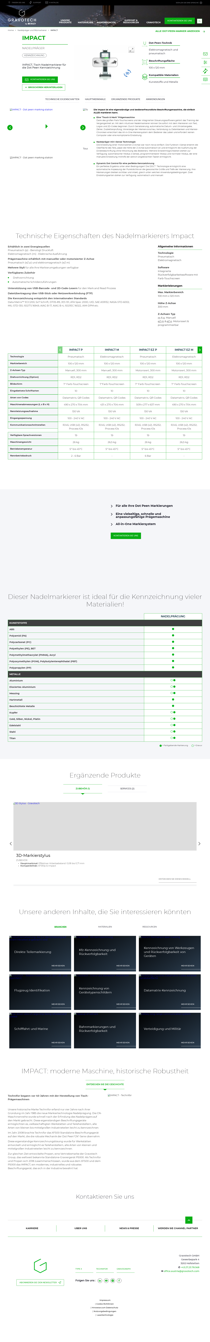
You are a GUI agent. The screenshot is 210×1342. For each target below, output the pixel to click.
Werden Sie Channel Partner (178, 1228)
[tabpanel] (105, 987)
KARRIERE (32, 1228)
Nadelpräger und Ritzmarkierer (32, 30)
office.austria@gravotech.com (181, 1271)
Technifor (102, 1269)
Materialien (85, 23)
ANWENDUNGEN (106, 23)
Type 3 (78, 1269)
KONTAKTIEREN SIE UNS (179, 21)
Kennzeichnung (34, 55)
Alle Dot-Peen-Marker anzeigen (177, 31)
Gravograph (124, 1269)
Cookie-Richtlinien (105, 1304)
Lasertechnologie (105, 1315)
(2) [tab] (127, 789)
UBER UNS (80, 1228)
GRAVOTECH (153, 23)
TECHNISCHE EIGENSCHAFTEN (62, 99)
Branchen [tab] (60, 927)
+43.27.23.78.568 (190, 1267)
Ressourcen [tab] (149, 927)
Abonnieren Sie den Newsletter (38, 1283)
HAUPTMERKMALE (95, 99)
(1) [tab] (83, 789)
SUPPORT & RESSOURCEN (131, 21)
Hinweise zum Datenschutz (105, 1308)
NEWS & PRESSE (129, 1228)
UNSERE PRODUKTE (65, 21)
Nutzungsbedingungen (105, 1311)
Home (11, 30)
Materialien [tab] (105, 927)
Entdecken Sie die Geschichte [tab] (105, 1084)
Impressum (105, 1300)
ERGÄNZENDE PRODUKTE (125, 99)
